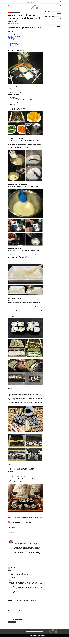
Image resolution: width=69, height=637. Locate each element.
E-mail (20, 610)
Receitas (33, 1)
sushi (14, 532)
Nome (9, 610)
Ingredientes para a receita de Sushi (14, 36)
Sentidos (44, 1)
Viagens (18, 1)
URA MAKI (10, 46)
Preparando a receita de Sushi (13, 44)
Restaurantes (29, 1)
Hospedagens (23, 1)
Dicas (15, 1)
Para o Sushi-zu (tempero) (12, 38)
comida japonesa (10, 532)
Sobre (48, 1)
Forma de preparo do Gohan (12, 43)
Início (11, 1)
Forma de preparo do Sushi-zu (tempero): (15, 42)
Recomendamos (39, 1)
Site (31, 610)
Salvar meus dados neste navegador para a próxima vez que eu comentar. (12, 616)
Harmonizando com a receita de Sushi (14, 47)
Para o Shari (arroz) (11, 37)
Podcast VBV (32, 2)
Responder (9, 570)
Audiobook (27, 2)
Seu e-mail (45, 23)
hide (16, 34)
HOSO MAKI (10, 45)
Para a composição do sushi (12, 39)
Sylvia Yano (15, 540)
